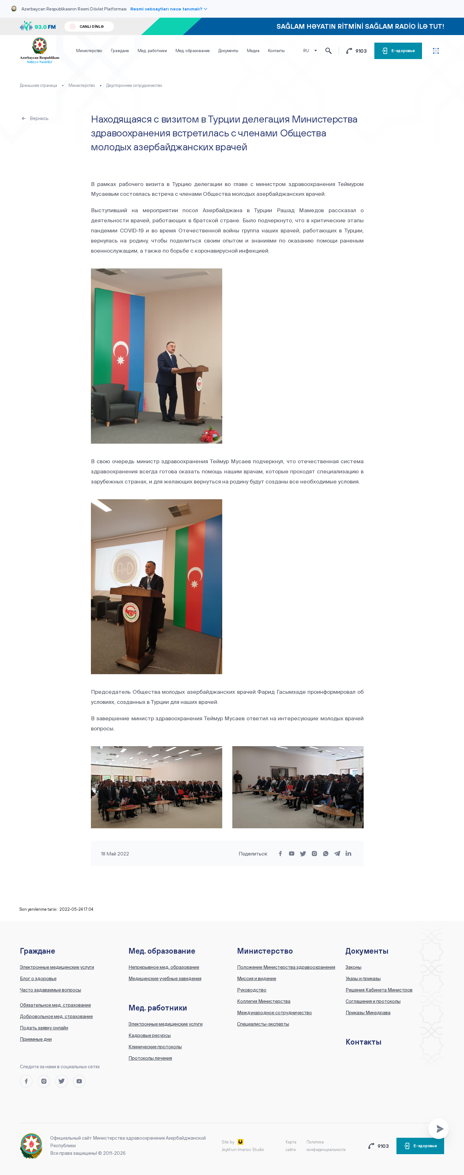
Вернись (39, 118)
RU (306, 50)
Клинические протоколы (155, 1046)
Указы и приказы (363, 978)
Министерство (89, 50)
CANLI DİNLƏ (92, 26)
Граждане (120, 50)
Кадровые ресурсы (149, 1035)
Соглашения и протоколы (373, 1001)
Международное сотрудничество (274, 1012)
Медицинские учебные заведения (164, 978)
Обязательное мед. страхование (55, 1005)
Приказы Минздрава (368, 1012)
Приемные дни (36, 1039)
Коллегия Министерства (263, 1001)
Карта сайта (291, 1146)
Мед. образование (192, 50)
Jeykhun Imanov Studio (243, 1149)
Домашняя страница (38, 85)
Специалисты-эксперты (263, 1024)
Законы (353, 967)
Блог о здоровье (38, 978)
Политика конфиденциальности (326, 1146)
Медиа (253, 50)
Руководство (251, 989)
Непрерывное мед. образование (163, 967)
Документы (228, 50)
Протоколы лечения (150, 1058)
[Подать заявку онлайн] (438, 1128)
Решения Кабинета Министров (379, 989)
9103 (361, 51)
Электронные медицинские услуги (57, 967)
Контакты (276, 50)
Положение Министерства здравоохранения (286, 967)
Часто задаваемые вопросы (50, 989)
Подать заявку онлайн (44, 1027)
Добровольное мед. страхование (56, 1016)
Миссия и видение (256, 978)
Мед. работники (152, 50)
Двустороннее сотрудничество (134, 85)
